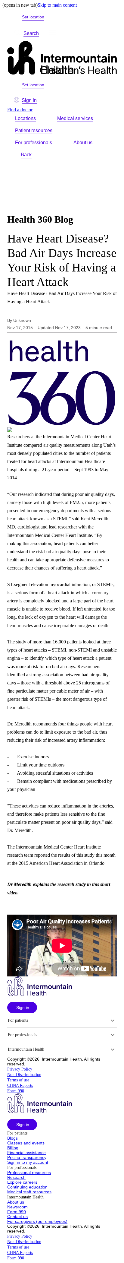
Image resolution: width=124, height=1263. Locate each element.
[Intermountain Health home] (62, 58)
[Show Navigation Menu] (53, 33)
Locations (25, 118)
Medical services (75, 118)
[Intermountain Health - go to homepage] (39, 994)
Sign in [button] (29, 100)
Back (26, 154)
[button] (22, 1007)
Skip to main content (57, 5)
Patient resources (33, 130)
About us (82, 142)
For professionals (33, 142)
